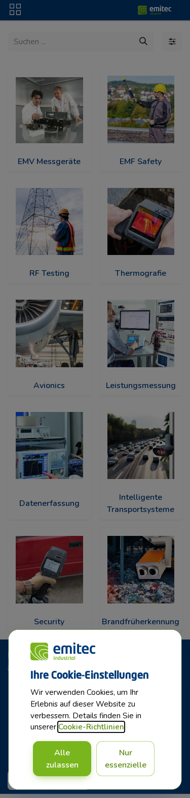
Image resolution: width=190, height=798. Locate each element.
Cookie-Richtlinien (91, 727)
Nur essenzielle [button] (125, 759)
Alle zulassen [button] (62, 759)
